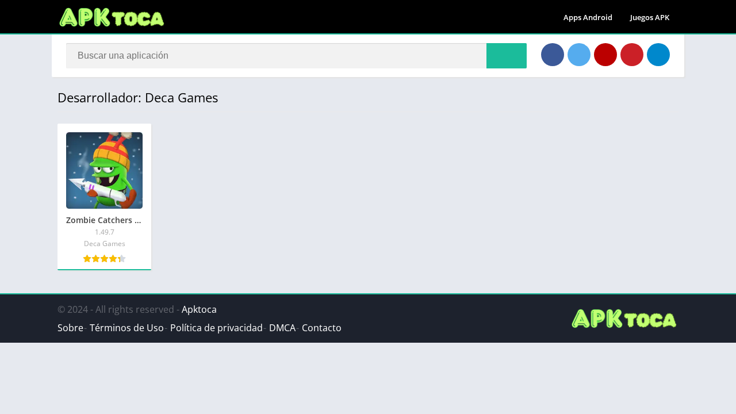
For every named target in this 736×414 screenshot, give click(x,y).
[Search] (506, 55)
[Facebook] (552, 54)
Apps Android (588, 17)
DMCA (282, 327)
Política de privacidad (216, 327)
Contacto (322, 327)
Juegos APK (649, 17)
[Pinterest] (631, 54)
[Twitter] (579, 54)
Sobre (70, 327)
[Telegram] (658, 54)
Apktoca (199, 309)
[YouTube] (605, 54)
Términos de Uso (127, 327)
